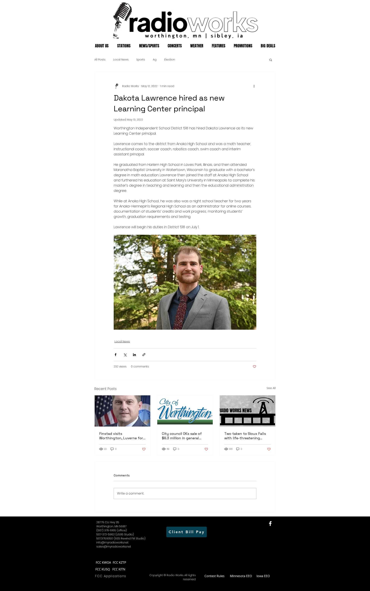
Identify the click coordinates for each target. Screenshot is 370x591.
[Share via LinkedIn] (134, 354)
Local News (121, 59)
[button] (270, 59)
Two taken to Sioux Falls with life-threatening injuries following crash (245, 435)
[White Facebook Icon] (270, 523)
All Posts (99, 59)
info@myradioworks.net (112, 542)
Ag (154, 59)
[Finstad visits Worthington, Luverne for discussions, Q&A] (122, 411)
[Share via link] (144, 354)
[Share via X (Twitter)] (125, 354)
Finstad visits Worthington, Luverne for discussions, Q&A (121, 435)
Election (169, 59)
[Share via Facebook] (115, 354)
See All (271, 388)
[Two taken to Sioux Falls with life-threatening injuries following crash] (247, 411)
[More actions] (254, 86)
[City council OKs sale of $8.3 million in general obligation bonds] (185, 411)
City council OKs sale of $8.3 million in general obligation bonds (182, 435)
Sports (140, 59)
